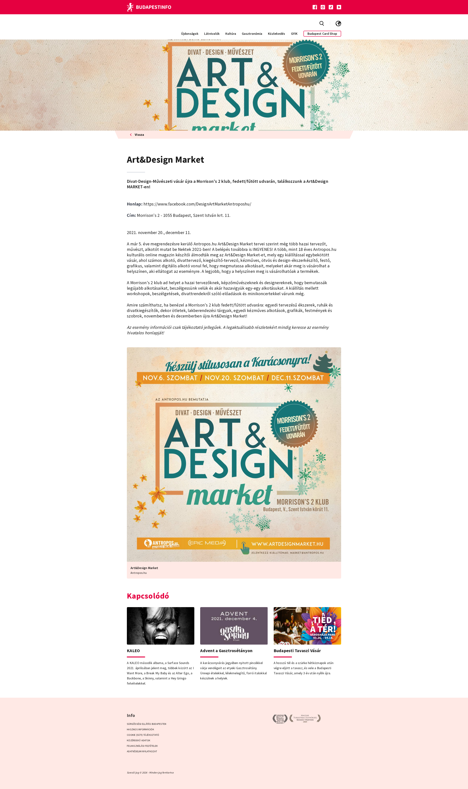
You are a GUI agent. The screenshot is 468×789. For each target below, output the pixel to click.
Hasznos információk (140, 729)
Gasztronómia (252, 33)
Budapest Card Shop (322, 33)
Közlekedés (276, 33)
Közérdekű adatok (138, 740)
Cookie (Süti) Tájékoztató (143, 734)
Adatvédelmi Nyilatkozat (142, 751)
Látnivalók (212, 33)
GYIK (294, 33)
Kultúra (230, 33)
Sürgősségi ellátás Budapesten (146, 724)
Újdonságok (189, 33)
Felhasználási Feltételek (142, 745)
